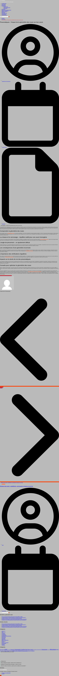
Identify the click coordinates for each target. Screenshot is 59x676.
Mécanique (5, 8)
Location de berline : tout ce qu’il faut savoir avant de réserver (12, 618)
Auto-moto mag (4, 13)
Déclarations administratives (37, 649)
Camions (3, 633)
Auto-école (3, 632)
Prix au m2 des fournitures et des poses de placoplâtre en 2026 (12, 616)
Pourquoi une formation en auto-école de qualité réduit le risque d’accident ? (14, 619)
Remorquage (6, 6)
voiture (11, 275)
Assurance (3, 9)
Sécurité (3, 644)
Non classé (6, 650)
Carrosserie (4, 5)
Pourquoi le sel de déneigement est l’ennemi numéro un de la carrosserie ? (14, 627)
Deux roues (4, 4)
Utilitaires (3, 645)
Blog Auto (3, 12)
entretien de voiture (3, 275)
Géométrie (3, 484)
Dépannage (4, 636)
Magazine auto (4, 11)
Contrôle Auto (4, 3)
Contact (3, 673)
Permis (3, 641)
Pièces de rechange (7, 7)
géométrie (8, 275)
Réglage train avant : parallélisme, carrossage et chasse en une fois (16, 486)
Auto (5, 649)
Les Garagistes (2, 0)
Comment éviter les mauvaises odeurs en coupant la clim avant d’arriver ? (14, 617)
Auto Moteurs (4, 14)
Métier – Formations (5, 640)
